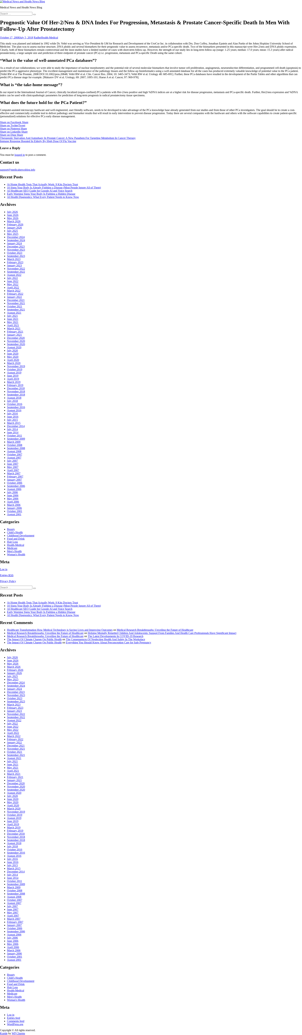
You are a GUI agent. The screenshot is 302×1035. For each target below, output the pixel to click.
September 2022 (16, 271)
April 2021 (13, 325)
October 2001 (14, 511)
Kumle (4, 1033)
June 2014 (12, 432)
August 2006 (14, 489)
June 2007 (12, 463)
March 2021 (13, 328)
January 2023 (14, 265)
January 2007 (14, 479)
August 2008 (14, 451)
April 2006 (13, 501)
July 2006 (12, 492)
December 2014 (16, 426)
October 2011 (14, 435)
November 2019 (16, 366)
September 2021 (16, 309)
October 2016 (14, 404)
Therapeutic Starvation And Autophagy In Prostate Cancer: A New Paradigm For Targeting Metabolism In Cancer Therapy (68, 138)
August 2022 (14, 274)
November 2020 (16, 341)
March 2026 (13, 221)
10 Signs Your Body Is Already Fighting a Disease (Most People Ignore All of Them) (54, 187)
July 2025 (12, 230)
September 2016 (16, 407)
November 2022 (16, 268)
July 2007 (12, 460)
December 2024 (16, 237)
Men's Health (14, 551)
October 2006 (14, 482)
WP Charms (18, 1033)
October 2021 (14, 306)
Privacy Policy (8, 581)
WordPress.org (15, 1024)
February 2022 (15, 293)
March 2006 (13, 504)
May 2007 (12, 467)
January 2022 (14, 296)
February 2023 (15, 262)
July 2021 (12, 315)
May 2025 (12, 233)
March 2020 (13, 363)
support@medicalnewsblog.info (17, 169)
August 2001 (14, 514)
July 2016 (12, 413)
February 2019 (15, 385)
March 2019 (13, 382)
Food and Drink (16, 538)
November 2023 (16, 249)
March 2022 (13, 290)
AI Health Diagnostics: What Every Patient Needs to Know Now (43, 197)
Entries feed (13, 1017)
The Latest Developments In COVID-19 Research (115, 636)
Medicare (12, 548)
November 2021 (16, 303)
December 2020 (16, 337)
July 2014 (12, 429)
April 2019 (13, 378)
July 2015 (12, 419)
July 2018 (12, 400)
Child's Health (15, 532)
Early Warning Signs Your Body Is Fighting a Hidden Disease (41, 193)
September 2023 (16, 256)
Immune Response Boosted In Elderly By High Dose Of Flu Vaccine (38, 141)
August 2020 (14, 347)
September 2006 (16, 486)
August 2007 (14, 457)
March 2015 (13, 422)
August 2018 (14, 397)
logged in (20, 154)
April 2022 (13, 287)
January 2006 (14, 508)
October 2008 (14, 445)
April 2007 (13, 470)
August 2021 (14, 312)
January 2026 (14, 227)
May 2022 (12, 284)
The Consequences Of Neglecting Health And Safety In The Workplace (105, 639)
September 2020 (16, 344)
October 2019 (14, 369)
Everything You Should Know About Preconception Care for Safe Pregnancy (108, 642)
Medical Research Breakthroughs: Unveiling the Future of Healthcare (155, 629)
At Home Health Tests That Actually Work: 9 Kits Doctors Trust (42, 184)
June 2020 (12, 353)
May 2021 (12, 322)
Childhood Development (20, 535)
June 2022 (12, 281)
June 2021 (12, 319)
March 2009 (13, 441)
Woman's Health (16, 554)
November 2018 (16, 391)
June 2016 (12, 416)
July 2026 (12, 211)
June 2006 (12, 495)
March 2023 (13, 259)
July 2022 (12, 278)
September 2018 (16, 394)
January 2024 (14, 243)
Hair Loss (12, 541)
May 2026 (12, 218)
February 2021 (15, 331)
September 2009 (16, 438)
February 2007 (15, 476)
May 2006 (12, 498)
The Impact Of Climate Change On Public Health (34, 639)
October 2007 (14, 454)
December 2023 (16, 246)
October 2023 (14, 252)
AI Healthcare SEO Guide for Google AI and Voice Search (39, 190)
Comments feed (15, 1021)
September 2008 (16, 448)
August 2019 (14, 372)
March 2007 (13, 473)
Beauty (11, 529)
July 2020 (12, 350)
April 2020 (13, 359)
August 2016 (14, 410)
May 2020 (12, 356)
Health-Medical (49, 37)
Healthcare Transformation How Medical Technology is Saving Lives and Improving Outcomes (60, 629)
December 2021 (16, 300)
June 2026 (12, 215)
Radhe (37, 37)
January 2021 (14, 334)
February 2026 (15, 224)
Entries (6, 575)
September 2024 (16, 240)
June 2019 (12, 375)
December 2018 (16, 388)
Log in (3, 569)
